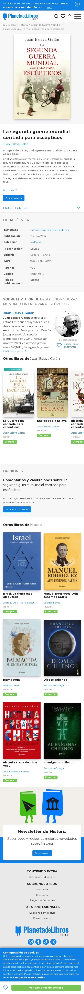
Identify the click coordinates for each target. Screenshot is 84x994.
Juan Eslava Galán (18, 313)
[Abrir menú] (77, 16)
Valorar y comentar (17, 509)
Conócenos (42, 889)
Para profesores (42, 918)
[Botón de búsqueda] (56, 16)
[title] (42, 931)
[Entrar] (68, 16)
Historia (34, 229)
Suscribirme (42, 853)
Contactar (42, 894)
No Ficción (36, 242)
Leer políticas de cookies (29, 977)
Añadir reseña (14, 197)
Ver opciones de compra (46, 987)
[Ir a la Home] (4, 24)
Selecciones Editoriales (42, 876)
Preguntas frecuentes (42, 900)
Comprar (9, 442)
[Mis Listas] (62, 16)
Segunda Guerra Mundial (55, 229)
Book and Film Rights (42, 912)
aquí (49, 7)
